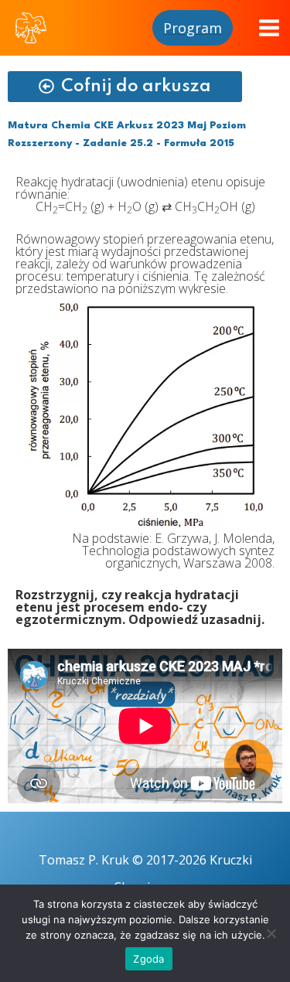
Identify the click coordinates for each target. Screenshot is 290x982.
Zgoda (148, 959)
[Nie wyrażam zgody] (270, 933)
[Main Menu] (269, 28)
